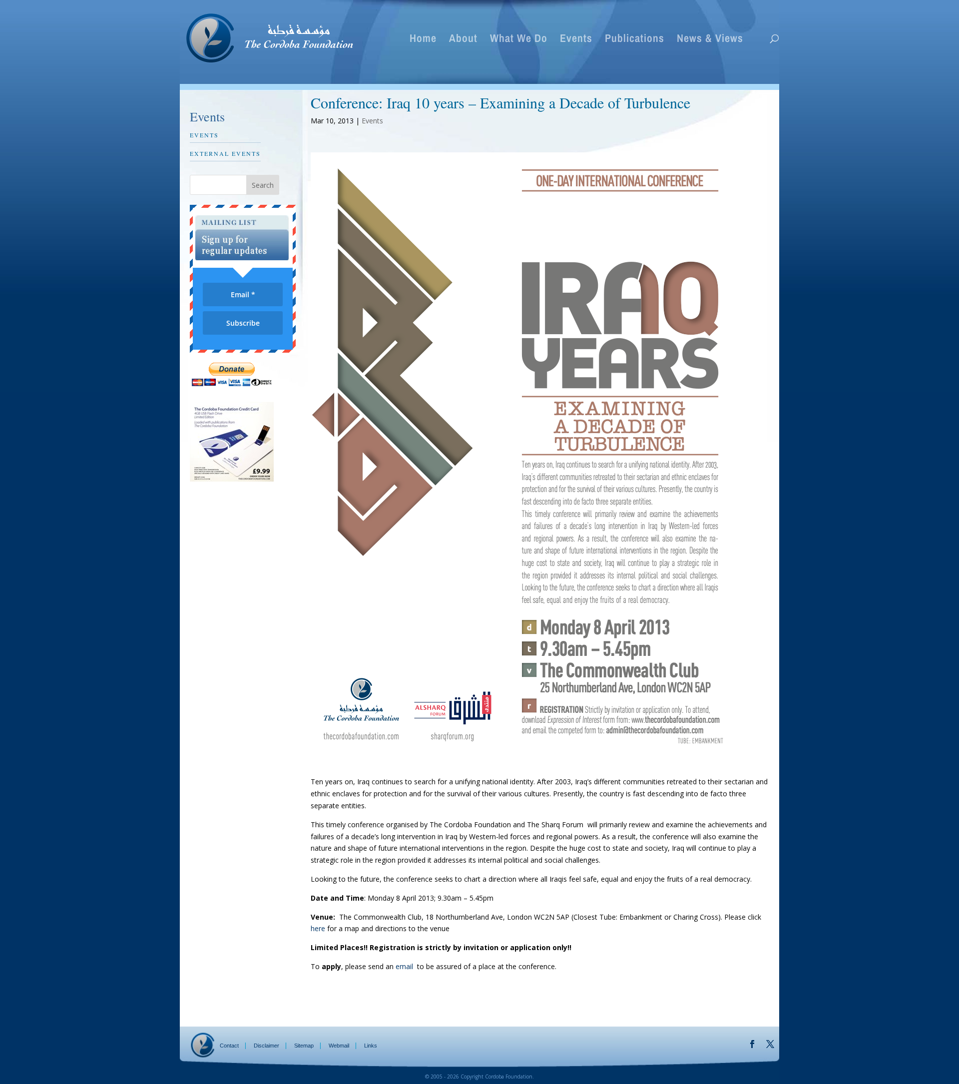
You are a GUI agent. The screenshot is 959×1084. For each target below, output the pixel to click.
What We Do (518, 39)
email (404, 966)
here (318, 928)
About (463, 39)
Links (370, 1046)
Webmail (339, 1046)
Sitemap (304, 1046)
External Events (225, 153)
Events (576, 39)
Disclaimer (266, 1046)
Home (423, 39)
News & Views (710, 39)
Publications (634, 39)
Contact (229, 1046)
